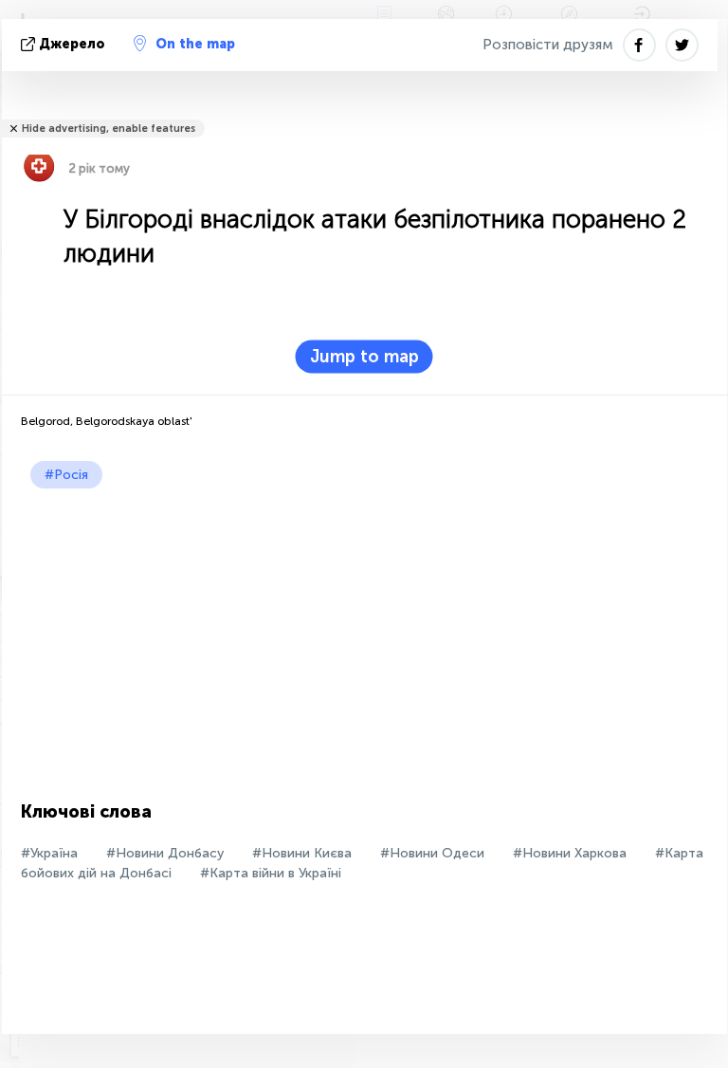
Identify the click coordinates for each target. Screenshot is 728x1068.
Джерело (72, 44)
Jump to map (364, 356)
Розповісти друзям (547, 44)
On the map (195, 44)
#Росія (66, 475)
